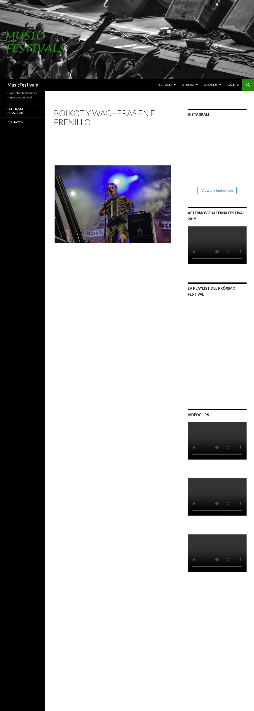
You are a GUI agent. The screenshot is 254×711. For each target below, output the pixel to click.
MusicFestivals (22, 85)
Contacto (15, 122)
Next (161, 203)
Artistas (188, 84)
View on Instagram (217, 190)
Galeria (233, 84)
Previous (61, 203)
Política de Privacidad (15, 111)
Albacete (211, 84)
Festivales (165, 84)
